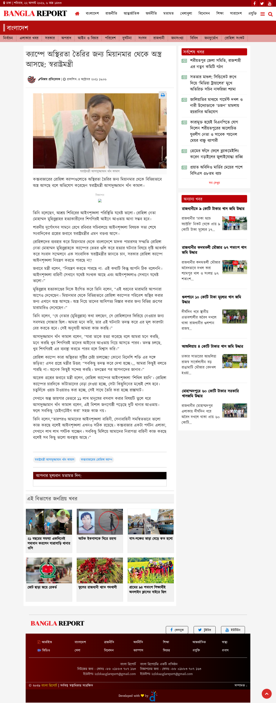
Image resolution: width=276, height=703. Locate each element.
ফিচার (166, 650)
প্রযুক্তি (252, 14)
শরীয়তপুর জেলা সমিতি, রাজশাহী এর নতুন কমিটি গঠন (215, 64)
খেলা (77, 650)
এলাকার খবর (29, 38)
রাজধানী (159, 38)
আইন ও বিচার (88, 38)
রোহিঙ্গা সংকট (234, 38)
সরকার (50, 38)
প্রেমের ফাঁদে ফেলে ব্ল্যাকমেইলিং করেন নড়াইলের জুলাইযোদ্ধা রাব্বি (216, 154)
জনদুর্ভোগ (211, 38)
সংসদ (142, 38)
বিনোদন (204, 14)
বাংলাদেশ (92, 14)
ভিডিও (45, 650)
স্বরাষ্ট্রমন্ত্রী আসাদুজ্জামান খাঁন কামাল (54, 460)
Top (267, 694)
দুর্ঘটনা (127, 38)
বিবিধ (194, 38)
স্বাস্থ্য (224, 642)
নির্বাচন (8, 38)
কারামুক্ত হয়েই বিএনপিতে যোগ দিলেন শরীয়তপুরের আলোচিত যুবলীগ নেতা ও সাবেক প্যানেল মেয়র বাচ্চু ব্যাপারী (214, 131)
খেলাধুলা (186, 14)
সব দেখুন (214, 183)
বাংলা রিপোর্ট (49, 685)
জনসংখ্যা (177, 38)
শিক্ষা (220, 14)
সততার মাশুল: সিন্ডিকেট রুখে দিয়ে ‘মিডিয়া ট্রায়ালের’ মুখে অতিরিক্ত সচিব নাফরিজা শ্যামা (213, 83)
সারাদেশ (236, 14)
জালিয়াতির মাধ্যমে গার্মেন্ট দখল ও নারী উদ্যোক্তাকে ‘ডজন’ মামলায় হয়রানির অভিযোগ (216, 106)
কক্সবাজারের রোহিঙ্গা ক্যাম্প (96, 460)
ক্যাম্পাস (138, 650)
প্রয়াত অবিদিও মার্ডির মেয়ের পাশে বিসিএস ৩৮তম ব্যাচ (216, 170)
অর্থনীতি (151, 14)
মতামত (168, 14)
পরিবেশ (110, 38)
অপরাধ (66, 38)
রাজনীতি (111, 14)
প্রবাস (225, 650)
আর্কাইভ (46, 642)
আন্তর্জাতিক (131, 14)
